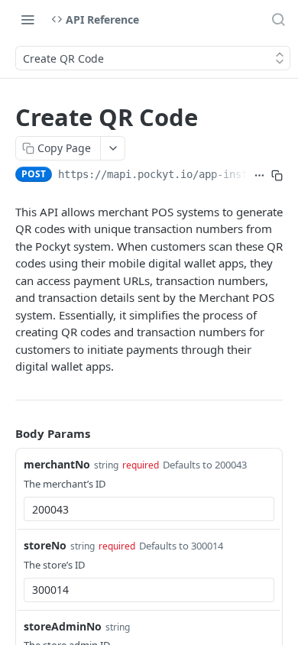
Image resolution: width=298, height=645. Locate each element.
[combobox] (149, 509)
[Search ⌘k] (278, 19)
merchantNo (57, 464)
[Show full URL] (259, 176)
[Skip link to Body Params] (4, 433)
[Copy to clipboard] (277, 176)
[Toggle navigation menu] (27, 19)
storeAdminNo (63, 626)
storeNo (45, 545)
